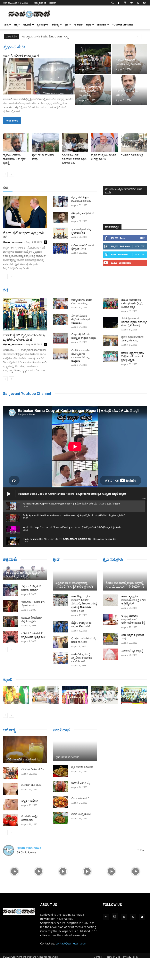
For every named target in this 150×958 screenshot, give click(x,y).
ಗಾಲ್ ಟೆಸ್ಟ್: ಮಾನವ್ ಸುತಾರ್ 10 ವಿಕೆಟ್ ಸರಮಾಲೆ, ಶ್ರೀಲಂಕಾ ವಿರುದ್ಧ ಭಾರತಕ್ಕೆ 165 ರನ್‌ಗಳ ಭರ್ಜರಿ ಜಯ (84, 603)
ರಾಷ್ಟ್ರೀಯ (66, 188)
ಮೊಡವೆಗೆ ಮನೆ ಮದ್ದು (31, 785)
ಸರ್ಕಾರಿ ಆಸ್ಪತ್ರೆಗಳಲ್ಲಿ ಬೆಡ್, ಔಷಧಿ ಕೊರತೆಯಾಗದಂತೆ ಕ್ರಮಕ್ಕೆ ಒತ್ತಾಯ (132, 356)
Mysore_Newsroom (13, 241)
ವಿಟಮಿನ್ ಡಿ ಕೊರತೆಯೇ (32, 769)
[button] (113, 2)
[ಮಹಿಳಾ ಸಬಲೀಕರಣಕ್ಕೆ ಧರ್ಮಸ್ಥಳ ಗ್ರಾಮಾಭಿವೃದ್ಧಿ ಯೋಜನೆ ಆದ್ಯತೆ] (110, 303)
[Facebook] (118, 2)
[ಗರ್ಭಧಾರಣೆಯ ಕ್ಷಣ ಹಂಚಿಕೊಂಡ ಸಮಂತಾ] (60, 201)
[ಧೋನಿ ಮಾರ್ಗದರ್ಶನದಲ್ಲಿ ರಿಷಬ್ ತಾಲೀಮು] (60, 642)
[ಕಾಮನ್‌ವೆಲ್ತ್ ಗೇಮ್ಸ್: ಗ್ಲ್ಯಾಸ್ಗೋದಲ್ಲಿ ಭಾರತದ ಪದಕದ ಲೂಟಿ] (60, 658)
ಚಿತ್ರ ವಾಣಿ (27, 24)
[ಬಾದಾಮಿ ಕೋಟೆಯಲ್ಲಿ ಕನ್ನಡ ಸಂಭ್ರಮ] (10, 621)
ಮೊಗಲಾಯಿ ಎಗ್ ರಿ (80, 798)
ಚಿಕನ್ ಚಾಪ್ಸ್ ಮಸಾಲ (81, 814)
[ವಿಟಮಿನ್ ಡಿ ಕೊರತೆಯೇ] (10, 773)
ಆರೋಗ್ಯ (55, 24)
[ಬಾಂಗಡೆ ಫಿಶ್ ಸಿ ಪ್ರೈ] (60, 786)
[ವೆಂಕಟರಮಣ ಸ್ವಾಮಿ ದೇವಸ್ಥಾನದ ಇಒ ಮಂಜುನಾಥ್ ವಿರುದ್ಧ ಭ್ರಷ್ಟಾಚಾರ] (60, 353)
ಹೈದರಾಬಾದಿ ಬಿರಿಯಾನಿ (82, 767)
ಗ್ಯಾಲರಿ (88, 24)
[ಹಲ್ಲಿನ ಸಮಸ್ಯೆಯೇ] (10, 804)
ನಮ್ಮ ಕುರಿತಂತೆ (40, 2)
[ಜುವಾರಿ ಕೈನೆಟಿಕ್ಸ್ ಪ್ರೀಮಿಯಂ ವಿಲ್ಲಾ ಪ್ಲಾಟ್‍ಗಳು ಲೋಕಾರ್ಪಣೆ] (25, 314)
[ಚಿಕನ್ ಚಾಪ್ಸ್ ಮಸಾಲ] (60, 818)
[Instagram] (125, 2)
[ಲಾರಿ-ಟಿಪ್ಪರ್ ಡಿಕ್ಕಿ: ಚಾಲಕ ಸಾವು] (110, 639)
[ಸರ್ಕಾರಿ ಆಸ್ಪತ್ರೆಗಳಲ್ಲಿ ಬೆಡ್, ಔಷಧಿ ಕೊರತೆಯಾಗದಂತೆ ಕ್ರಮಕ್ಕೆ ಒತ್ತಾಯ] (110, 356)
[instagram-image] (14, 871)
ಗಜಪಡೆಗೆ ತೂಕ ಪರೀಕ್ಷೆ (132, 155)
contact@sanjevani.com (71, 943)
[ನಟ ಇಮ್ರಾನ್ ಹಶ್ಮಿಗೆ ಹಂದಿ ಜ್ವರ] (60, 217)
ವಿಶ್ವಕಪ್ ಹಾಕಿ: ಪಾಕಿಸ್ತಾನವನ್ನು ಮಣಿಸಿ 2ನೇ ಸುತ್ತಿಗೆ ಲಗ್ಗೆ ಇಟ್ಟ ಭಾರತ (74, 584)
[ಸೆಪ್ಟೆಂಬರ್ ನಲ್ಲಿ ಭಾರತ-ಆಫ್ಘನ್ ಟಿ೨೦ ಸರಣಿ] (60, 626)
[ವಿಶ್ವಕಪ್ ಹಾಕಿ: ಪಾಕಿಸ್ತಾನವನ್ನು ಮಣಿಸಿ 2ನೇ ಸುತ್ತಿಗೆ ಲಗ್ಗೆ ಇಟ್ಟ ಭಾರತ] (75, 578)
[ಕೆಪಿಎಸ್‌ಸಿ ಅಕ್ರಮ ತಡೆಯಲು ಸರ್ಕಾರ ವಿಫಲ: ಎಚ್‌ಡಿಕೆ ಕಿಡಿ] (75, 142)
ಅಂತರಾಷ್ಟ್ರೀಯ (49, 188)
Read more (12, 120)
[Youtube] (144, 2)
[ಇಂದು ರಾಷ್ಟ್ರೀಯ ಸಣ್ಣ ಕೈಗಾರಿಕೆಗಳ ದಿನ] (60, 233)
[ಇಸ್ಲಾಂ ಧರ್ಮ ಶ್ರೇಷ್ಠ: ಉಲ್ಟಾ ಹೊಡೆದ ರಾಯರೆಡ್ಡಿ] (93, 90)
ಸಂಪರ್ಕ (52, 2)
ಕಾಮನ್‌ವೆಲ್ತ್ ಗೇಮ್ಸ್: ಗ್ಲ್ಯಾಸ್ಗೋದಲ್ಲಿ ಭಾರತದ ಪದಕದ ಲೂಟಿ (81, 658)
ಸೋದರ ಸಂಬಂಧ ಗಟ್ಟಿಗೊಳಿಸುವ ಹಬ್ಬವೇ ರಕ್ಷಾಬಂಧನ (51, 36)
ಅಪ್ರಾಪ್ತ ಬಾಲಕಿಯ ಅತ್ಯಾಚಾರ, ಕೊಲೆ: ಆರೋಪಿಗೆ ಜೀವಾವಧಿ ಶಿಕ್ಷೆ (133, 619)
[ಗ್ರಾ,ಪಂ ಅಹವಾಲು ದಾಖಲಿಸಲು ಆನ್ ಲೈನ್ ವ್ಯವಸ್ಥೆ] (16, 142)
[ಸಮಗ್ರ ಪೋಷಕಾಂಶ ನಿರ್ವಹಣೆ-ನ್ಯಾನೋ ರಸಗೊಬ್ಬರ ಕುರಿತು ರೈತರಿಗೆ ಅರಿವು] (110, 322)
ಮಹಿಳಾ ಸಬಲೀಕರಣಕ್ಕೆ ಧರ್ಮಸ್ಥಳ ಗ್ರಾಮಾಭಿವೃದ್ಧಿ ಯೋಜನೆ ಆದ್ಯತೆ (131, 303)
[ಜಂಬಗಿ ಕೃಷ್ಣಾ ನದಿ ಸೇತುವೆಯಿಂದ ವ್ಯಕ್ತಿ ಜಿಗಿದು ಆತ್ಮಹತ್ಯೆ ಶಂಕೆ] (110, 600)
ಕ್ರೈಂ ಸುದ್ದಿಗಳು (42, 24)
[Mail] (131, 2)
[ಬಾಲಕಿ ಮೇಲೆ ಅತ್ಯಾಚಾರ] (39, 76)
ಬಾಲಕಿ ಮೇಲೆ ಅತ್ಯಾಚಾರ (21, 56)
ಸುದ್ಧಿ (6, 24)
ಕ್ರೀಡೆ (66, 24)
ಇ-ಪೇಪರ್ (78, 24)
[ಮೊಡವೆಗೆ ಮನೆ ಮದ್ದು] (10, 789)
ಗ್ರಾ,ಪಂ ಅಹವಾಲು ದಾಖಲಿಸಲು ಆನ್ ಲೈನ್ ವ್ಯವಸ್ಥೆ (14, 158)
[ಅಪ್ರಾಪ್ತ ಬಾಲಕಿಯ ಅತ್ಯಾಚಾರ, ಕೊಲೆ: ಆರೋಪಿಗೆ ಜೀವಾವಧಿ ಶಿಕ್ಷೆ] (110, 619)
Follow (140, 246)
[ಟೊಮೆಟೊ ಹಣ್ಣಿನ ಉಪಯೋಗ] (10, 820)
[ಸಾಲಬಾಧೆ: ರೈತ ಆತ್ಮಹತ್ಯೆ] (110, 654)
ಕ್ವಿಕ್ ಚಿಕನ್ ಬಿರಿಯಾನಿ (67, 757)
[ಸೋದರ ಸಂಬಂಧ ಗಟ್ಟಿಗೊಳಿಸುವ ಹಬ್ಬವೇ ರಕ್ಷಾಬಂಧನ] (60, 319)
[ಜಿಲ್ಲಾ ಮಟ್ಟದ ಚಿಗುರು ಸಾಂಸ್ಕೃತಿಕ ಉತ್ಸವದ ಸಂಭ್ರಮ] (60, 338)
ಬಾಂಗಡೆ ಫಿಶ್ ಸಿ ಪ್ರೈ (80, 782)
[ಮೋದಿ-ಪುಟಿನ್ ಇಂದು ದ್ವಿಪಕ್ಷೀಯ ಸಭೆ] (25, 212)
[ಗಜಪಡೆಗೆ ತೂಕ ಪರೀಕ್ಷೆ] (134, 142)
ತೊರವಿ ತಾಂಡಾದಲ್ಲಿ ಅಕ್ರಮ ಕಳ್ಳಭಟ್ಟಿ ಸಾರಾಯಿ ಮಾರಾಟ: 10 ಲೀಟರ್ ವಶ (125, 584)
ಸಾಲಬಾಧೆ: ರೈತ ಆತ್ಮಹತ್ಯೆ (132, 650)
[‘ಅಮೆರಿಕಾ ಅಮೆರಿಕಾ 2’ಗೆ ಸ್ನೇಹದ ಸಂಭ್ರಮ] (10, 606)
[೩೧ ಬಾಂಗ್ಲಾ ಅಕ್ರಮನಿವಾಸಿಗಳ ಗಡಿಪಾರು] (93, 59)
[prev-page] (5, 174)
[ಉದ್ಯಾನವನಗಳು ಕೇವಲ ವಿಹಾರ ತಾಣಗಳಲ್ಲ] (60, 303)
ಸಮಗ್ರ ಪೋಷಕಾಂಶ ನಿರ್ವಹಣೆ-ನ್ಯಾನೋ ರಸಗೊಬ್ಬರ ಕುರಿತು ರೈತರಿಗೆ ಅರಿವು (134, 322)
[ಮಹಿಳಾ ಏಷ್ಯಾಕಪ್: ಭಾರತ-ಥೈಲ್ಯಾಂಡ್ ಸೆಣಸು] (60, 248)
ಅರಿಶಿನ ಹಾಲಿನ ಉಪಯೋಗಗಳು (22, 759)
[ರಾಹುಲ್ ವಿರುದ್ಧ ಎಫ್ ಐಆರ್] (129, 90)
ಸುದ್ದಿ (6, 188)
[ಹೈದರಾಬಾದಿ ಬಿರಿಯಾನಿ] (60, 771)
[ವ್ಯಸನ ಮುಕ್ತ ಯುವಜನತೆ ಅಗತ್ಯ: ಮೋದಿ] (104, 142)
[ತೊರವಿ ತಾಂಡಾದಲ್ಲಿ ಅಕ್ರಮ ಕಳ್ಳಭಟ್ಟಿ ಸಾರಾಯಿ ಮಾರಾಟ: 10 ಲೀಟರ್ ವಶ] (125, 578)
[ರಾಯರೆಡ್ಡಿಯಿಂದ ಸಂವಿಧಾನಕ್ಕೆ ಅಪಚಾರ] (129, 59)
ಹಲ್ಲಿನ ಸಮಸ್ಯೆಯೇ (29, 800)
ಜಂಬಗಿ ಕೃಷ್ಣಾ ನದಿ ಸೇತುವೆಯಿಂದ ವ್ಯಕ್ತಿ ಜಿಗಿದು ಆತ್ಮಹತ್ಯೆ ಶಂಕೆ (133, 600)
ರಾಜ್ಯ (78, 188)
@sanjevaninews (29, 848)
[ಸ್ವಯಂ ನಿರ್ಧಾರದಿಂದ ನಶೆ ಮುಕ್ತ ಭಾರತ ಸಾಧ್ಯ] (110, 340)
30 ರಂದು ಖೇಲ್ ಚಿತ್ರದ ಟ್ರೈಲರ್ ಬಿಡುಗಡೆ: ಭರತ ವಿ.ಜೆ (22, 574)
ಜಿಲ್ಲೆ (15, 24)
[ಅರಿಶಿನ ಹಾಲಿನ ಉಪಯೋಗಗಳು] (25, 749)
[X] (138, 2)
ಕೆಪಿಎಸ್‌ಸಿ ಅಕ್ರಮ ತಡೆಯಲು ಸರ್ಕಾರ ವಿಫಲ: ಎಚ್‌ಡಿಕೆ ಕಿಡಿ (74, 158)
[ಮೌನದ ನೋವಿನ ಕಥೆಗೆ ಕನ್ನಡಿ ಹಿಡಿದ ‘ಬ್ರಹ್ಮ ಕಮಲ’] (10, 637)
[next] (143, 36)
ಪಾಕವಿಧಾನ (101, 24)
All (36, 188)
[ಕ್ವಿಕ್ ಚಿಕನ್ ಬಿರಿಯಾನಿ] (75, 748)
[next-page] (11, 174)
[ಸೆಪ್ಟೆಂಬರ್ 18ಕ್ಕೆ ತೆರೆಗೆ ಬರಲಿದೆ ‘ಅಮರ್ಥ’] (10, 590)
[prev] (137, 36)
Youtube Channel (122, 24)
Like (142, 238)
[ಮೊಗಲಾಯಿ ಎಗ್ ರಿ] (60, 802)
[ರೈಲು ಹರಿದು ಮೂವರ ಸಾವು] (45, 142)
